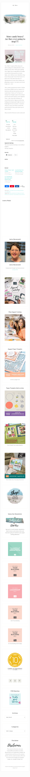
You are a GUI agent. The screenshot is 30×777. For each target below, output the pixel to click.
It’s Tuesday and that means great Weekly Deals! (8, 178)
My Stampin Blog (21, 140)
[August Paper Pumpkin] (15, 364)
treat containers (22, 194)
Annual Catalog (17, 190)
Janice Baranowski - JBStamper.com (15, 19)
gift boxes (6, 194)
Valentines (8, 191)
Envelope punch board (20, 193)
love (9, 194)
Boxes (10, 193)
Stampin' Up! (12, 194)
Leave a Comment (19, 45)
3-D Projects (11, 190)
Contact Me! (15, 269)
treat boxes (17, 194)
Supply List (8, 139)
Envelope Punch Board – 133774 (8, 126)
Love (5, 191)
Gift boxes (21, 190)
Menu (16, 5)
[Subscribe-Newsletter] (15, 526)
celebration (14, 193)
